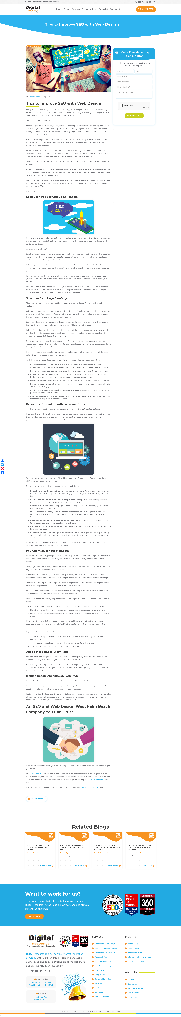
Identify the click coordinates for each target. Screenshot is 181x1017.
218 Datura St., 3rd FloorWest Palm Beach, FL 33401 (41, 984)
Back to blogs (37, 799)
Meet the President (136, 988)
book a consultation (90, 787)
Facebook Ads (101, 957)
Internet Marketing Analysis (139, 957)
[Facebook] (2, 460)
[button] (67, 9)
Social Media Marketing (105, 953)
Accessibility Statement (102, 1011)
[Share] (2, 473)
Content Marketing (103, 979)
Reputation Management (105, 966)
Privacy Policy (115, 1011)
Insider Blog (133, 944)
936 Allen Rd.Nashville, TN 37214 (41, 998)
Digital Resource (36, 773)
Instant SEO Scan (135, 953)
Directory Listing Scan (137, 961)
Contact (113, 9)
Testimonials (133, 993)
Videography (100, 992)
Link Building (100, 970)
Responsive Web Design (105, 944)
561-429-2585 (146, 9)
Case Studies (133, 948)
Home (59, 9)
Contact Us (132, 997)
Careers (131, 980)
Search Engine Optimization (106, 948)
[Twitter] (2, 464)
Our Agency (133, 984)
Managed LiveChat (103, 961)
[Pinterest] (2, 469)
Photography (100, 988)
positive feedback (95, 779)
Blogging (98, 983)
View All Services (102, 997)
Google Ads (100, 975)
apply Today (34, 916)
